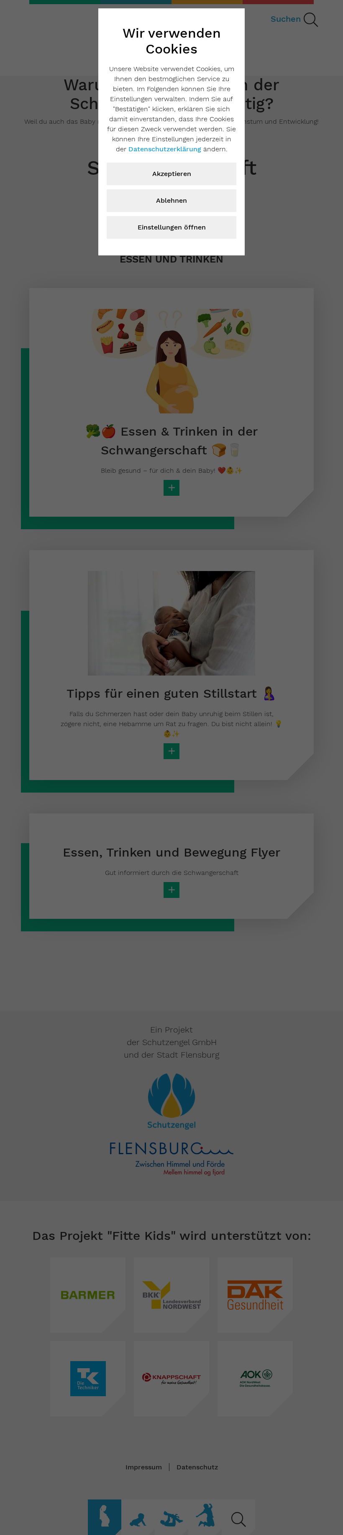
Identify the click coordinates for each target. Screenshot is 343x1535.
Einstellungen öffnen (172, 227)
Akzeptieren (171, 174)
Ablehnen (171, 200)
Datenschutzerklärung (164, 149)
